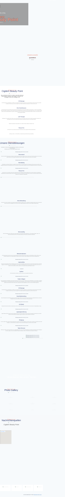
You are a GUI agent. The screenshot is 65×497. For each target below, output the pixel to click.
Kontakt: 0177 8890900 (52, 0)
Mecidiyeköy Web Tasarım (38, 494)
